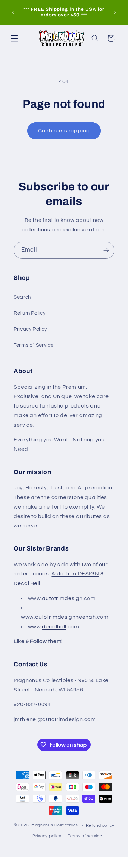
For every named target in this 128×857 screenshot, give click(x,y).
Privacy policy (46, 836)
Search (22, 297)
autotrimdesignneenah (65, 617)
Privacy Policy (30, 329)
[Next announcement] (115, 12)
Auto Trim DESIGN (75, 573)
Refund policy (100, 825)
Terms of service (85, 836)
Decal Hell (27, 583)
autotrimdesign (62, 598)
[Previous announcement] (12, 12)
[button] (14, 38)
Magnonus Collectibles (54, 825)
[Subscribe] (106, 250)
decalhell (54, 626)
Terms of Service (34, 345)
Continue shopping (64, 130)
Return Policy (29, 313)
